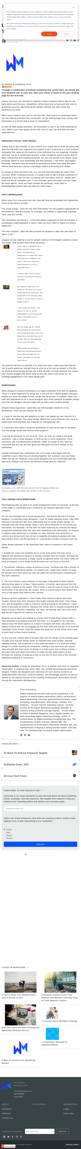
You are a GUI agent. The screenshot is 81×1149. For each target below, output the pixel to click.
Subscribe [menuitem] (68, 1113)
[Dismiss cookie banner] (73, 8)
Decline (66, 34)
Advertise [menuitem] (7, 1109)
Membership (70, 1104)
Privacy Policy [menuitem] (72, 1145)
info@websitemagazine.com (23, 1091)
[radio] (40, 829)
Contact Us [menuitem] (7, 1118)
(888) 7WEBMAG (19, 1094)
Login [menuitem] (66, 1109)
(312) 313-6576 (18, 1097)
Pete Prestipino (28, 689)
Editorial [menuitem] (6, 1113)
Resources (39, 1104)
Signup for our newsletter (12, 1131)
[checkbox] (40, 834)
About (5, 1104)
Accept (49, 34)
